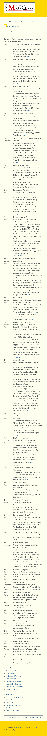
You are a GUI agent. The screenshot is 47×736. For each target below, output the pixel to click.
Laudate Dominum (12, 689)
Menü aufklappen (13, 27)
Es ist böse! (10, 694)
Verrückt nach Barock (13, 681)
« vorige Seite (11, 718)
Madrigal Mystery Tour (13, 684)
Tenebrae (9, 708)
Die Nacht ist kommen (13, 705)
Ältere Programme (12, 710)
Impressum (34, 730)
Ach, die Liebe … (12, 679)
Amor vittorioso (11, 700)
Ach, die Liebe (11, 673)
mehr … (29, 56)
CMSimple (18, 727)
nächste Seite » (35, 718)
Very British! (10, 702)
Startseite (17, 22)
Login (42, 730)
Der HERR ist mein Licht (14, 697)
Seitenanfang (22, 718)
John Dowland (11, 671)
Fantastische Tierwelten (14, 687)
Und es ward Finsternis (14, 676)
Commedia (9, 692)
